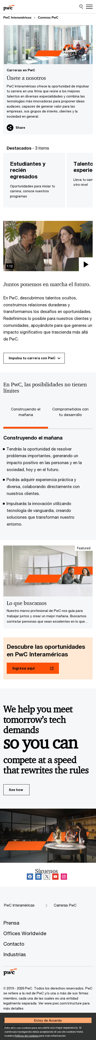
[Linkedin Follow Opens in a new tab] (38, 876)
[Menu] (89, 7)
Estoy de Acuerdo (48, 1020)
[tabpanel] (48, 483)
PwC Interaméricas (17, 17)
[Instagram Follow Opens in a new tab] (64, 876)
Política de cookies (27, 1035)
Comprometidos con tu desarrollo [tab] (70, 412)
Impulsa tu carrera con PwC (32, 358)
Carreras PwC (48, 17)
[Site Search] (81, 6)
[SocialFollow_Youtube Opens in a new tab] (55, 876)
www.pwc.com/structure (63, 1003)
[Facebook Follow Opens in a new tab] (30, 876)
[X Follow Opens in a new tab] (47, 876)
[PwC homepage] (9, 6)
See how (16, 790)
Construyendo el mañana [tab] (25, 412)
